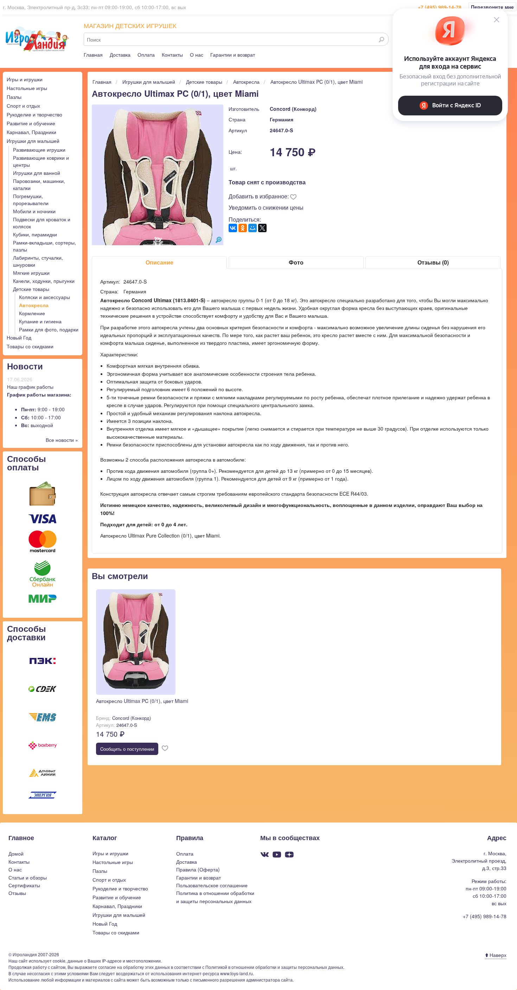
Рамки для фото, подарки (48, 329)
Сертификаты (24, 885)
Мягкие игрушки (31, 272)
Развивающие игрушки (39, 149)
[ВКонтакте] (233, 228)
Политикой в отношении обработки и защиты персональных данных (274, 967)
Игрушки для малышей (33, 140)
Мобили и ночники (34, 211)
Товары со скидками (30, 346)
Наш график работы (30, 386)
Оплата (146, 54)
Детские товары (31, 288)
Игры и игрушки (25, 79)
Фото (296, 262)
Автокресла (34, 305)
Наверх (497, 954)
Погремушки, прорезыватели (31, 199)
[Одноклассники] (242, 228)
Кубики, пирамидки (35, 234)
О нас (196, 54)
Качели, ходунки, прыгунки (44, 280)
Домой (16, 853)
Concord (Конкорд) (293, 108)
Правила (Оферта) (198, 869)
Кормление (32, 313)
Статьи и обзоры (27, 877)
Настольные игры (27, 87)
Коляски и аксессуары (44, 296)
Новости (25, 366)
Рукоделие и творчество (34, 114)
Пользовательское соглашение (212, 885)
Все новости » (62, 439)
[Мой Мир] (252, 228)
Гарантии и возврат (232, 54)
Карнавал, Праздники (31, 131)
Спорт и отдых (23, 105)
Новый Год (19, 337)
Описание (159, 262)
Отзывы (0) (433, 262)
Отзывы (17, 892)
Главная (93, 54)
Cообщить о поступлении (127, 748)
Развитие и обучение (31, 123)
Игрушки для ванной (36, 172)
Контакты (172, 54)
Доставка (120, 54)
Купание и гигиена (40, 321)
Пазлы (14, 96)
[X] (262, 228)
